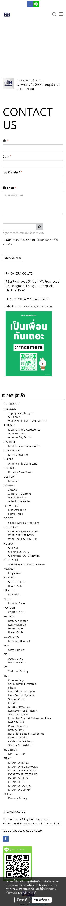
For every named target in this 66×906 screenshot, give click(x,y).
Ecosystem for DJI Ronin (22, 710)
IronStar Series (17, 662)
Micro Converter (18, 454)
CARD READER (16, 612)
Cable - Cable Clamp (20, 741)
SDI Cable (14, 417)
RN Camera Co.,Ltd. (30, 80)
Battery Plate (16, 730)
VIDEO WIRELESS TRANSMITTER (27, 420)
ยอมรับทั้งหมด (41, 899)
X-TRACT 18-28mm (19, 493)
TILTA (7, 675)
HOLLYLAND (11, 527)
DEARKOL (9, 468)
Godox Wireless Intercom (23, 522)
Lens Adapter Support (21, 691)
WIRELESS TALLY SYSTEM (23, 531)
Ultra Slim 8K (16, 650)
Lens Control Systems (21, 695)
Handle (12, 703)
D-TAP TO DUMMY (19, 789)
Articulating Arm (18, 714)
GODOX (8, 518)
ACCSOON (10, 408)
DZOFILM (9, 485)
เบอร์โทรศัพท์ (12, 172)
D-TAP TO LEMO (18, 778)
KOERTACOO (11, 560)
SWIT (7, 667)
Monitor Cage (16, 603)
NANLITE (9, 590)
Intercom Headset (19, 641)
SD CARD (13, 548)
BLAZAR (8, 459)
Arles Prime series (19, 501)
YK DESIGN (10, 749)
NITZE (7, 599)
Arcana (12, 490)
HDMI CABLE (15, 514)
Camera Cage (16, 680)
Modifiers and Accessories (24, 429)
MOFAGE (9, 568)
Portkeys (9, 616)
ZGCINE (8, 794)
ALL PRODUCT (12, 404)
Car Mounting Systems (22, 684)
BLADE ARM (15, 585)
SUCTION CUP (16, 582)
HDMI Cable (15, 628)
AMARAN (9, 425)
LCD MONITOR (17, 510)
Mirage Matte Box (19, 707)
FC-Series (14, 594)
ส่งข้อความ (14, 257)
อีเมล (7, 156)
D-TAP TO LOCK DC (19, 785)
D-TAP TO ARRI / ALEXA (22, 770)
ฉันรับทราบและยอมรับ (30, 242)
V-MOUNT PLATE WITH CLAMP (26, 564)
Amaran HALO (16, 433)
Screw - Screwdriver (20, 745)
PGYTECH (9, 607)
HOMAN (9, 543)
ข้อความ (9, 188)
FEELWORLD (11, 505)
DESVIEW (9, 476)
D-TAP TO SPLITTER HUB (23, 774)
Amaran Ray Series (19, 437)
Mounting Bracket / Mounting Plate (29, 718)
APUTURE (9, 441)
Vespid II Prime (17, 497)
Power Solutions (18, 726)
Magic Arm (14, 573)
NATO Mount (16, 722)
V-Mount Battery (18, 671)
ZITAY (7, 758)
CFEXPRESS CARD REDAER (24, 555)
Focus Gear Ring (18, 737)
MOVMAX (9, 577)
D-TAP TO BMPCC (18, 762)
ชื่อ (5, 141)
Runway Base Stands (21, 472)
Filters (12, 687)
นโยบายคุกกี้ (29, 892)
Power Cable (15, 632)
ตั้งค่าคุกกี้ (22, 899)
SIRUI (7, 654)
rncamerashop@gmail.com (33, 306)
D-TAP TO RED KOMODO (23, 766)
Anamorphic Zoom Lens (22, 463)
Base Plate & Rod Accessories (26, 733)
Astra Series (15, 658)
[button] (53, 14)
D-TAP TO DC (16, 782)
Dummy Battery (17, 798)
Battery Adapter (18, 621)
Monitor (13, 481)
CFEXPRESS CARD (18, 551)
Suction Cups (16, 699)
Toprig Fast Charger (20, 413)
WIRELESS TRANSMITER (22, 539)
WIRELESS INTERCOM (21, 535)
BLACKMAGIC (12, 450)
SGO (6, 645)
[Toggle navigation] (61, 14)
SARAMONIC (11, 636)
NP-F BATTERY (16, 754)
